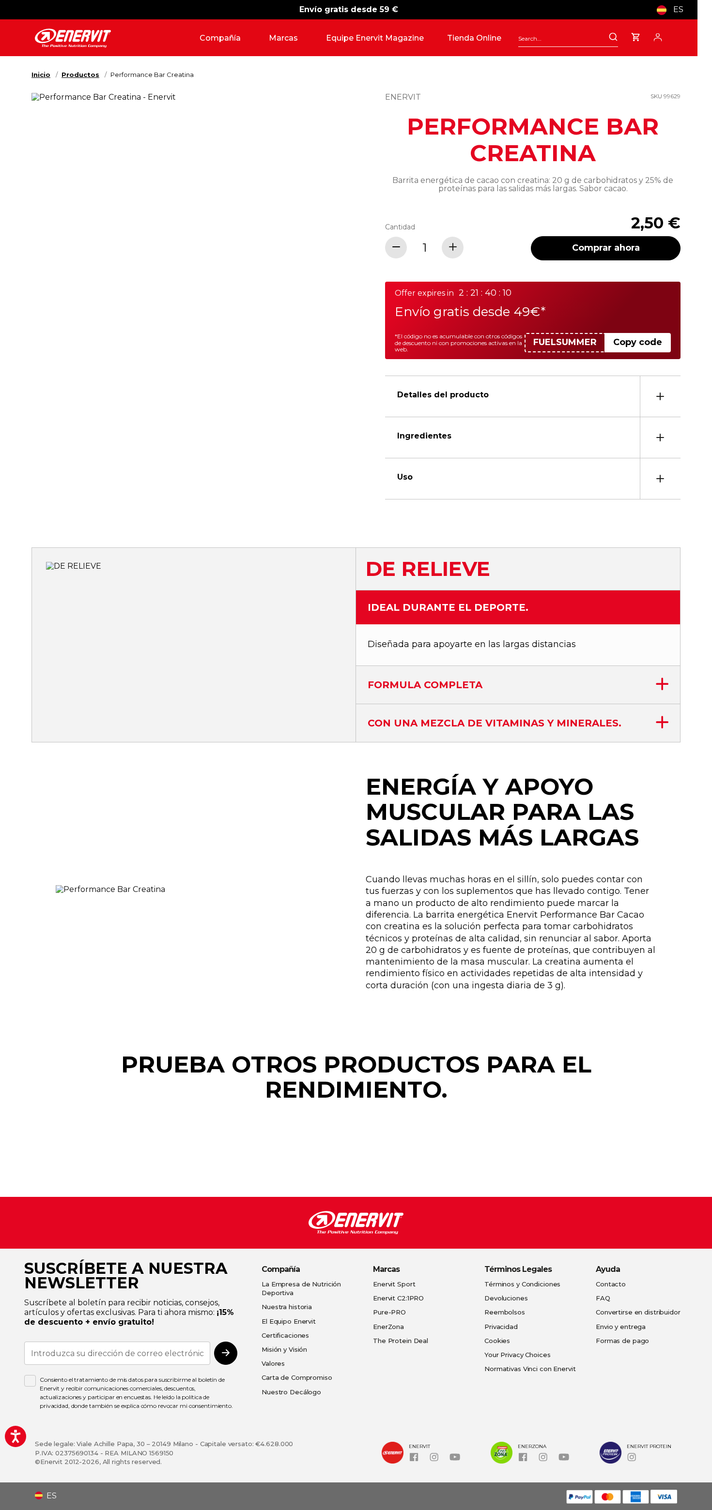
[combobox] (568, 38)
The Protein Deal (400, 1340)
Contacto (611, 1284)
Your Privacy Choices (517, 1355)
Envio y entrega (621, 1326)
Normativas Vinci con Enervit (530, 1369)
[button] (674, 9)
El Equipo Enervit (289, 1321)
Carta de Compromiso (297, 1377)
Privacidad (501, 1326)
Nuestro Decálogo (291, 1392)
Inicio (40, 74)
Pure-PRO (389, 1312)
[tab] (533, 396)
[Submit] (613, 37)
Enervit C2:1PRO (398, 1298)
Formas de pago (622, 1340)
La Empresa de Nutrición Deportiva (301, 1288)
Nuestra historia (287, 1307)
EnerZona (388, 1326)
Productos (80, 74)
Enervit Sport (394, 1284)
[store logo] (113, 38)
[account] (658, 36)
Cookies (497, 1340)
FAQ (603, 1298)
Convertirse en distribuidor (638, 1312)
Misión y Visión (284, 1349)
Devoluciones (506, 1298)
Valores (273, 1363)
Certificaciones (285, 1335)
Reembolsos (504, 1312)
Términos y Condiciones (522, 1284)
